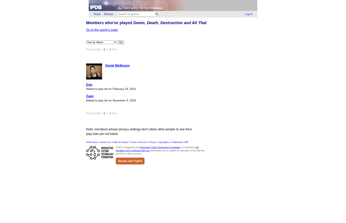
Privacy (152, 142)
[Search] (157, 14)
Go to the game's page (102, 30)
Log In (248, 14)
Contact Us (104, 142)
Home (97, 14)
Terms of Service (138, 142)
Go (121, 42)
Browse (108, 14)
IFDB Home (92, 142)
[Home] (173, 5)
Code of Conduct (120, 142)
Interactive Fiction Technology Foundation (160, 147)
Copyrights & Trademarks (170, 142)
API (186, 142)
